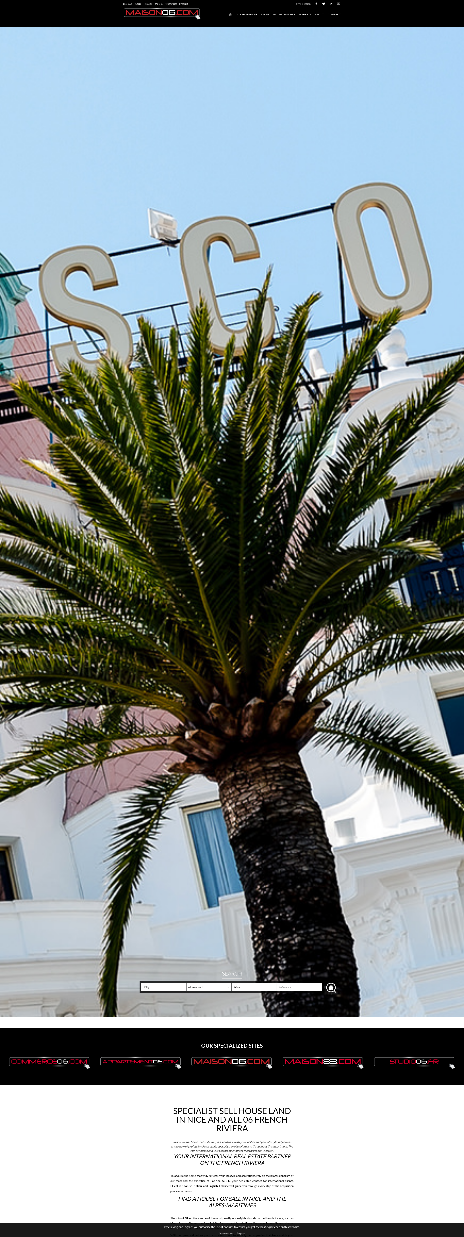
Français (127, 4)
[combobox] (163, 987)
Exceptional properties (278, 14)
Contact (334, 14)
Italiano (159, 4)
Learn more (226, 1233)
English (138, 4)
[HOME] (230, 14)
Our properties (246, 14)
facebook (316, 4)
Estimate (305, 14)
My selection (303, 3)
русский (183, 4)
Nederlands (171, 4)
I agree (241, 1233)
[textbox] (169, 987)
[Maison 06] (162, 18)
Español (148, 4)
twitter (324, 4)
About (319, 14)
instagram (331, 4)
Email (338, 4)
